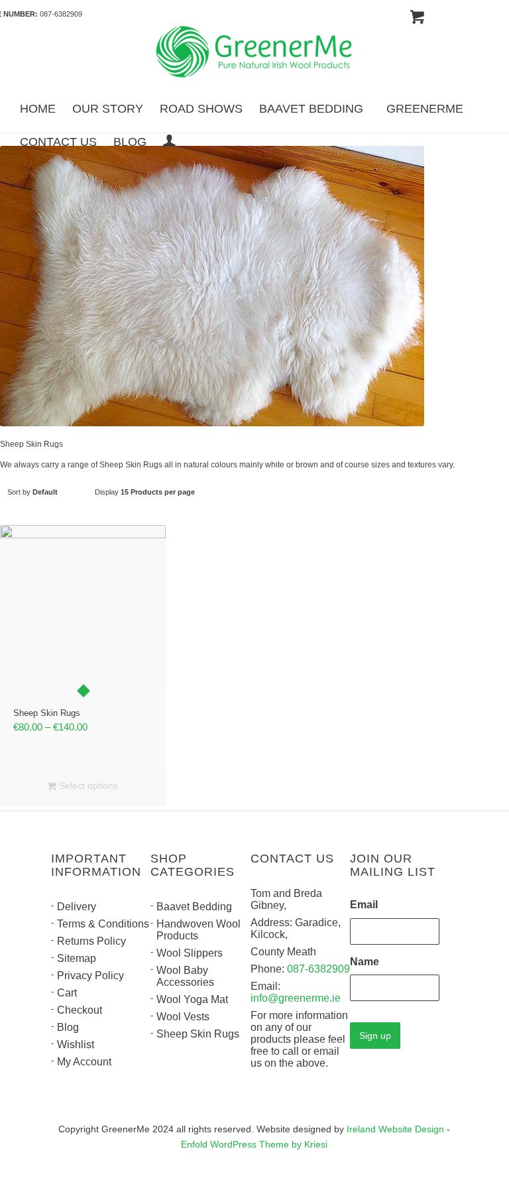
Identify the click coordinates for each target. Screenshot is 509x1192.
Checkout (79, 1010)
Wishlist (75, 1044)
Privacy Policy (90, 975)
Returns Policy (91, 941)
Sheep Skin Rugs (197, 1034)
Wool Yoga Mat (192, 999)
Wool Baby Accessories (185, 976)
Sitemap (76, 958)
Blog (68, 1027)
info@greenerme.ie (296, 998)
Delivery (76, 906)
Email (364, 904)
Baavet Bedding (194, 906)
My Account (84, 1061)
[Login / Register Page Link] (169, 142)
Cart (67, 992)
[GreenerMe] (254, 54)
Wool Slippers (189, 953)
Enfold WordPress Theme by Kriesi (254, 1144)
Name (364, 961)
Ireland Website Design (395, 1129)
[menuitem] (37, 108)
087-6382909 (61, 14)
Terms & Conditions (103, 923)
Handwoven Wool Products (198, 929)
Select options (87, 785)
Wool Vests (182, 1016)
